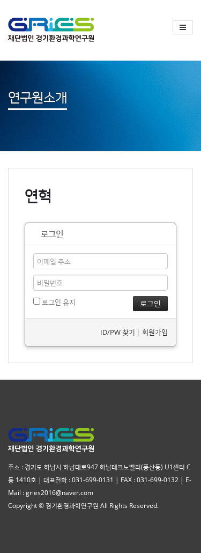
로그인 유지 (58, 302)
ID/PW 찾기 (117, 332)
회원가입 (155, 332)
